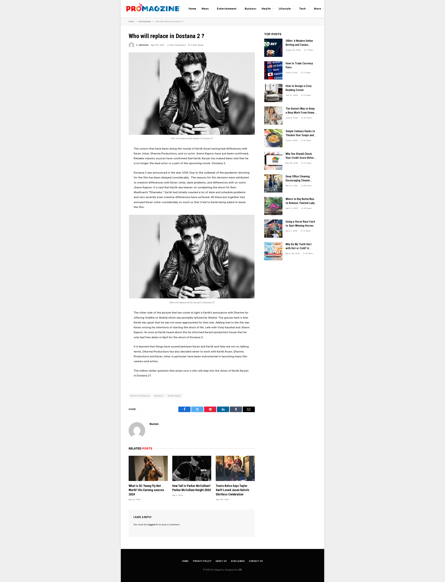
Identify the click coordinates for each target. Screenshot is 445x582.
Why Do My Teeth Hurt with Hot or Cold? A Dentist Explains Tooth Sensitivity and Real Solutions (299, 246)
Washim (143, 45)
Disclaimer (238, 561)
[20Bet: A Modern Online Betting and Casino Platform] (273, 48)
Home (192, 8)
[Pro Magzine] (153, 9)
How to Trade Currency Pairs (299, 65)
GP (239, 569)
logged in (153, 524)
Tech (302, 8)
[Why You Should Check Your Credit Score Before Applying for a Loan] (273, 161)
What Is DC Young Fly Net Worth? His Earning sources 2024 (146, 490)
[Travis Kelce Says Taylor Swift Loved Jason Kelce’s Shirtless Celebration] (235, 468)
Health (266, 8)
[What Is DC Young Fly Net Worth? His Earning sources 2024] (148, 468)
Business (250, 8)
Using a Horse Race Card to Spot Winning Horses (300, 223)
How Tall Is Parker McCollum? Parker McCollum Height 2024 (191, 488)
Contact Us (256, 561)
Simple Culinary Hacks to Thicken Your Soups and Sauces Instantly (300, 133)
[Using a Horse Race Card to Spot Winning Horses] (273, 228)
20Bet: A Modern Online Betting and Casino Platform (299, 43)
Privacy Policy (202, 561)
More (317, 8)
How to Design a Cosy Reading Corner (299, 88)
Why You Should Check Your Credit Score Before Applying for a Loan (300, 156)
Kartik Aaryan (174, 395)
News (205, 8)
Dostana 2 (159, 395)
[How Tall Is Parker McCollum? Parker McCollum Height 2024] (191, 468)
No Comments (178, 45)
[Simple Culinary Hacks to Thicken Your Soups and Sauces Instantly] (273, 138)
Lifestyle (285, 8)
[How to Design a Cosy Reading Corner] (273, 93)
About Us (221, 561)
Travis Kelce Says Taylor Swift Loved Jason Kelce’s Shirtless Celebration (232, 490)
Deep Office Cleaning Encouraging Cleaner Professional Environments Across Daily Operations (298, 179)
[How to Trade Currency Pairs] (273, 70)
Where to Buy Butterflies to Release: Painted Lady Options (300, 201)
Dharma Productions (140, 395)
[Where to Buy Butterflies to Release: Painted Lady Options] (273, 206)
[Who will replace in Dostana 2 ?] (192, 93)
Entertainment (226, 8)
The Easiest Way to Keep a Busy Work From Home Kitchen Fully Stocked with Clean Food (300, 111)
